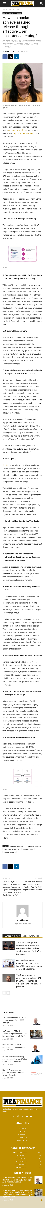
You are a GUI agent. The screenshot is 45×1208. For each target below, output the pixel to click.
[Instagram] (18, 1116)
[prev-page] (4, 993)
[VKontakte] (26, 1116)
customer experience (17, 130)
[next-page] (8, 993)
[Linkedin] (16, 56)
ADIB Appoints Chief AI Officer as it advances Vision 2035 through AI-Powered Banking (17, 1180)
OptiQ (5, 465)
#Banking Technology (17, 846)
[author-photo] (22, 916)
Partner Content (14, 9)
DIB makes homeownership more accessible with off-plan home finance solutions (14, 1059)
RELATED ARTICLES (12, 936)
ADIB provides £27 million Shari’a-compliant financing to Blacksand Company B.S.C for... (14, 1033)
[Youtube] (31, 1116)
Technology (18, 13)
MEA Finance (9, 51)
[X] (10, 56)
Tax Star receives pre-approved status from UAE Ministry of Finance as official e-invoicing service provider (28, 981)
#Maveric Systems (34, 846)
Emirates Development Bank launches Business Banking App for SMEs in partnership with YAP (32, 886)
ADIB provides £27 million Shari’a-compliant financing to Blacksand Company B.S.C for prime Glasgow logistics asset (17, 1194)
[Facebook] (5, 56)
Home (4, 9)
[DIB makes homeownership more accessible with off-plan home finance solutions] (36, 1059)
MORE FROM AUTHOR (31, 936)
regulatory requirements (23, 133)
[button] (4, 3)
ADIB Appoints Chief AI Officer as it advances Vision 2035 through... (14, 1020)
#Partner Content (10, 852)
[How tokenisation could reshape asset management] (36, 1047)
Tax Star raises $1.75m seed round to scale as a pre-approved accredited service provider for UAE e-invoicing (28, 948)
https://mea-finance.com (22, 924)
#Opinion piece (28, 849)
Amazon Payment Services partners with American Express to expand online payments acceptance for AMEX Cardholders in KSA (12, 888)
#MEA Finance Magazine (12, 849)
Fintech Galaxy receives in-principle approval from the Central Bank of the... (13, 1072)
